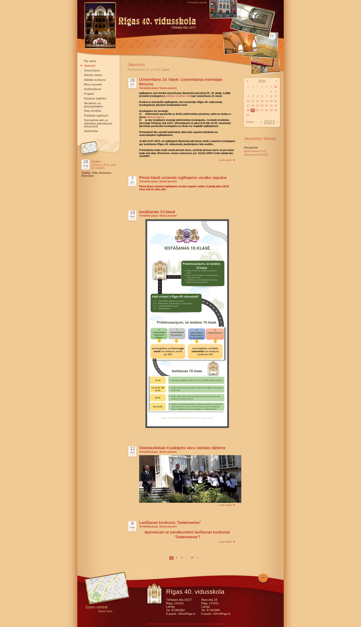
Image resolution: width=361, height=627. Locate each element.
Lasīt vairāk (225, 160)
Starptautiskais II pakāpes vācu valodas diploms (182, 448)
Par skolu (90, 61)
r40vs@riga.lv (154, 117)
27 (262, 110)
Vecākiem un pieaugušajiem (93, 104)
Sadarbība (91, 131)
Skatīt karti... (106, 611)
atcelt (166, 69)
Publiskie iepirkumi (96, 115)
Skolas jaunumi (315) (256, 154)
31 (248, 115)
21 (266, 105)
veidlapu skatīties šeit (178, 96)
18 (252, 105)
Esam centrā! (97, 607)
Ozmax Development (214, 624)
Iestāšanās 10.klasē (157, 212)
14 (266, 101)
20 (262, 105)
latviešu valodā (198, 2)
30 (275, 110)
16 (275, 101)
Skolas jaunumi (168, 88)
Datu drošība (92, 110)
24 (248, 110)
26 (257, 110)
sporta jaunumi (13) (255, 151)
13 (262, 101)
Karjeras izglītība (95, 98)
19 (257, 105)
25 (252, 110)
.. (187, 557)
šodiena (250, 122)
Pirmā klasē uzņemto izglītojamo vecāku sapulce (183, 177)
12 (257, 101)
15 (271, 101)
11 (253, 101)
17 (248, 105)
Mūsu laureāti (93, 84)
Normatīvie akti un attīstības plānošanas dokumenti (98, 123)
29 (271, 110)
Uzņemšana (92, 70)
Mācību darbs (93, 75)
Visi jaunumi (251, 147)
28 (266, 110)
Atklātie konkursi (95, 79)
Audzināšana (92, 89)
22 (271, 105)
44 (192, 557)
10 (248, 101)
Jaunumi (89, 65)
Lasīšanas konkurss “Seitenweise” (170, 522)
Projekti (89, 93)
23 (275, 105)
